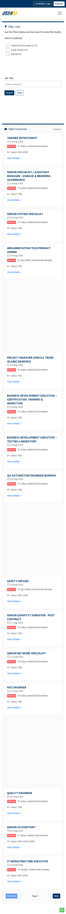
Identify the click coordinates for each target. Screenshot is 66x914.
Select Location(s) (13, 38)
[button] (62, 910)
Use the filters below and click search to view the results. (32, 32)
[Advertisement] (33, 107)
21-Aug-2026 (16, 622)
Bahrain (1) (16, 54)
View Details (13, 158)
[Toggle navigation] (59, 13)
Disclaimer (57, 129)
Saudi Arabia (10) (19, 50)
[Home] (10, 13)
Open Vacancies (17, 129)
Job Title (8, 78)
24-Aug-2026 (16, 141)
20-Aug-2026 (16, 796)
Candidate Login (43, 3)
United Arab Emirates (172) (24, 45)
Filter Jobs (14, 26)
